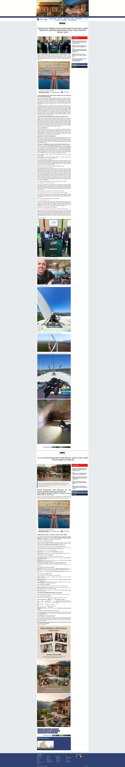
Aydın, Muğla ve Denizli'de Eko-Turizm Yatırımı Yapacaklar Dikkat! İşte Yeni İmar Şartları (45, 748)
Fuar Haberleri (68, 758)
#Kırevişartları (55, 729)
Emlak (47, 758)
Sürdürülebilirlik (78, 18)
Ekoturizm (60, 18)
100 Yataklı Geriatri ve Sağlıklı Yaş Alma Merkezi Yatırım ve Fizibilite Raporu (79, 46)
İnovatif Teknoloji (72, 20)
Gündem (57, 759)
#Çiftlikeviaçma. (48, 729)
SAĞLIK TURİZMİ (58, 760)
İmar (66, 759)
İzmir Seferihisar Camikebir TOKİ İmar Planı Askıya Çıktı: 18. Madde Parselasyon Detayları (79, 59)
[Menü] (86, 18)
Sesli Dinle (68, 447)
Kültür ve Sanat (49, 759)
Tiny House (57, 20)
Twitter (74, 66)
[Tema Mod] (87, 18)
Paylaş (54, 447)
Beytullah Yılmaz (52, 18)
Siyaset (38, 760)
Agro (72, 18)
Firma (38, 758)
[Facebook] (76, 756)
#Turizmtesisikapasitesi (42, 732)
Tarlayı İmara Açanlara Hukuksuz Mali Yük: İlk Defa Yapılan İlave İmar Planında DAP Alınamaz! (79, 50)
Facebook (75, 64)
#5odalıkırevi (40, 729)
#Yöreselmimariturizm (53, 732)
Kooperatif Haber (49, 760)
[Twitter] (78, 756)
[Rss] (81, 756)
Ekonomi (38, 759)
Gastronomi (64, 20)
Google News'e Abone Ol (47, 447)
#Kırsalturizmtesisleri (55, 730)
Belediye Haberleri (58, 758)
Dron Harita (67, 760)
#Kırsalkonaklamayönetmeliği (44, 730)
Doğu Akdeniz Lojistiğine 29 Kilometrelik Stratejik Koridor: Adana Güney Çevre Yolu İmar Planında (79, 42)
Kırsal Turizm (67, 18)
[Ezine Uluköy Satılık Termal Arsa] (54, 77)
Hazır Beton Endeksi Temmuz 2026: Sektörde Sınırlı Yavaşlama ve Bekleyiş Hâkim (79, 55)
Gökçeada (38, 763)
